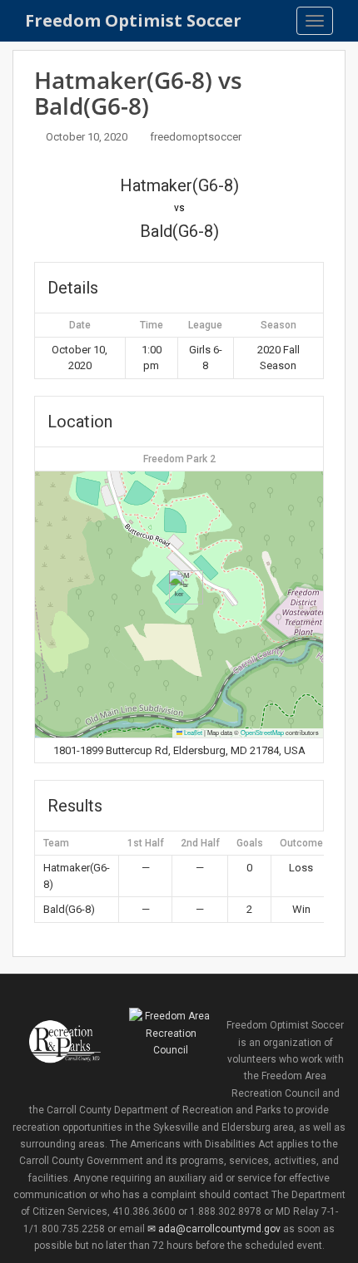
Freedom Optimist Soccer (133, 20)
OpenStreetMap (262, 732)
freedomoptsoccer (195, 137)
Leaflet (192, 732)
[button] (179, 587)
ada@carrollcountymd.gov (219, 1229)
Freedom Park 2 (179, 459)
